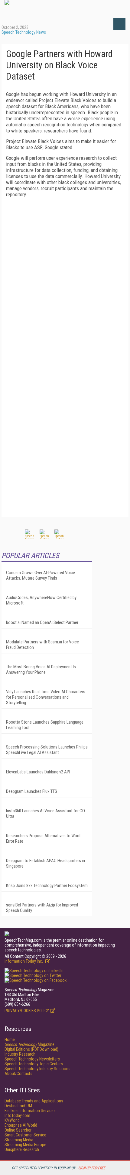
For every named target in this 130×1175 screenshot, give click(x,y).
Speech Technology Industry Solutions (37, 1068)
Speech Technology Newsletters (32, 1059)
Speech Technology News (24, 32)
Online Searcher (18, 1130)
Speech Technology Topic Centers (34, 1063)
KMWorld (12, 1120)
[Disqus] (65, 278)
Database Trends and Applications (34, 1100)
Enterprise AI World (21, 1125)
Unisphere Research (22, 1149)
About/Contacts (18, 1073)
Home (10, 1039)
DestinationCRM (18, 1105)
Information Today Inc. (24, 961)
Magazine (29, 1044)
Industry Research (20, 1054)
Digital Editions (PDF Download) (31, 1049)
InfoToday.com (17, 1115)
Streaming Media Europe (25, 1144)
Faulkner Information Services (30, 1110)
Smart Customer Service (25, 1134)
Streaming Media (19, 1139)
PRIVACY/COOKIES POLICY (27, 1010)
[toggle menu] (119, 24)
